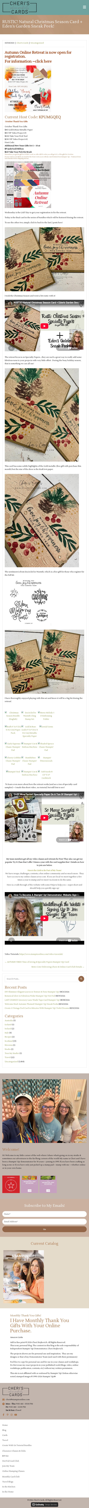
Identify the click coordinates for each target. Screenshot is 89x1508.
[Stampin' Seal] (13, 771)
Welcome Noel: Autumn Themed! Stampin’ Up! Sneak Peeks (31, 1004)
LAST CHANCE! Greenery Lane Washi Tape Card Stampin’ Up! (32, 1000)
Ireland (8, 1029)
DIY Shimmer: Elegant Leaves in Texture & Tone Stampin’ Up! (32, 992)
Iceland (8, 1024)
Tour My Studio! (12, 1053)
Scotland (9, 1041)
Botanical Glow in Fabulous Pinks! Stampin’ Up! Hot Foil (30, 996)
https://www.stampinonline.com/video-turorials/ (41, 954)
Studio (8, 1049)
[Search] (81, 979)
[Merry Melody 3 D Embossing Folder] (46, 716)
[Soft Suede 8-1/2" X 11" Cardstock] (46, 775)
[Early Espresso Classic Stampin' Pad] (13, 747)
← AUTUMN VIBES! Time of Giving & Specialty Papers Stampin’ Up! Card (37, 962)
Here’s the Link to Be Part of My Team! (44, 870)
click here (43, 61)
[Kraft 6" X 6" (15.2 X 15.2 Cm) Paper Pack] (13, 730)
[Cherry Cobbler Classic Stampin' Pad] (13, 761)
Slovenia (9, 1045)
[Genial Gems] (46, 726)
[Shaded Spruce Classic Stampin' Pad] (46, 747)
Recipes (8, 1037)
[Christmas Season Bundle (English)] (13, 716)
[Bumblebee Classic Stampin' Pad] (29, 761)
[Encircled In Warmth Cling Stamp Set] (29, 716)
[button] (44, 1229)
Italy (7, 1033)
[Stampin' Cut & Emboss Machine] (29, 745)
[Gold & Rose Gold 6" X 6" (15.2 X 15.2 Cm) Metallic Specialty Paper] (29, 731)
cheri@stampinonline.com (18, 1399)
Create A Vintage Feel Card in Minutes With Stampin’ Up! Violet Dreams (37, 1008)
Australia (9, 1020)
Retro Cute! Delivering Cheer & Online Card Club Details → (58, 967)
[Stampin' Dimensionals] (46, 759)
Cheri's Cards (22, 43)
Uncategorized (37, 43)
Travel (7, 1057)
